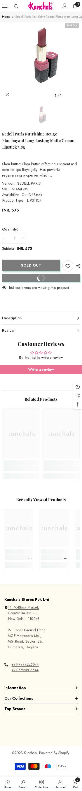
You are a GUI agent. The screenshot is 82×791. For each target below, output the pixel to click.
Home (6, 16)
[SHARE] (76, 266)
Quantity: (10, 229)
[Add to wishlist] (67, 265)
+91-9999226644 (25, 664)
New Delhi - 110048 (24, 618)
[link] (21, 468)
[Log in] (65, 5)
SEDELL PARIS (29, 183)
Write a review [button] (41, 369)
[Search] (16, 6)
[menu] (4, 6)
